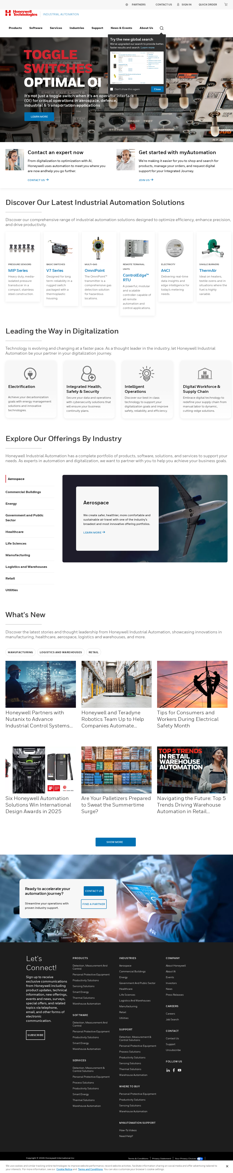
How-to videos (128, 1130)
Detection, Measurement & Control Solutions (89, 1069)
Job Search (172, 1019)
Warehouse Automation (87, 1003)
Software (35, 28)
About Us (146, 28)
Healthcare (14, 532)
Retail (10, 578)
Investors (171, 983)
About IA (170, 971)
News (169, 988)
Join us (144, 180)
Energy (11, 503)
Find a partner (93, 904)
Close (157, 89)
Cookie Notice (64, 1169)
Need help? (126, 1136)
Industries (77, 28)
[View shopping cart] (226, 4)
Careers (170, 1013)
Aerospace (16, 479)
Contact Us (36, 180)
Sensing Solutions (83, 986)
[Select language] (126, 4)
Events (170, 977)
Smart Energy (81, 991)
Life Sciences (15, 543)
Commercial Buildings (23, 492)
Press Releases (175, 994)
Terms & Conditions (138, 1158)
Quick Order (208, 4)
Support (97, 28)
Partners (139, 4)
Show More (114, 841)
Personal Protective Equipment (91, 974)
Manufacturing (17, 555)
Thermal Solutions (84, 997)
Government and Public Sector (137, 983)
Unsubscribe (173, 1049)
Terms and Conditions (90, 1169)
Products (15, 28)
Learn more (148, 47)
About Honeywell (176, 965)
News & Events (121, 28)
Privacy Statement (161, 1158)
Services (56, 28)
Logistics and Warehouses (26, 567)
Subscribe (35, 1035)
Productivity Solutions (86, 980)
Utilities (11, 590)
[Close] (227, 1166)
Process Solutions (83, 1082)
